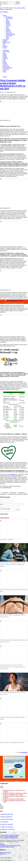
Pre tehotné (14, 836)
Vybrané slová (4, 821)
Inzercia (9, 852)
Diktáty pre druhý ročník (7, 814)
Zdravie (8, 21)
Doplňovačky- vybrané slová (8, 829)
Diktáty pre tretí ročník (6, 816)
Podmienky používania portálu (7, 846)
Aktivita (5, 76)
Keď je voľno (9, 33)
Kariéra (7, 29)
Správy (7, 38)
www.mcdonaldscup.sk (11, 474)
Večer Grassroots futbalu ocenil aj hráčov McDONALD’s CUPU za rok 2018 (12, 84)
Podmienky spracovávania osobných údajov (10, 845)
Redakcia (2, 852)
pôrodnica (5, 46)
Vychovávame (9, 18)
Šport (7, 27)
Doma (7, 26)
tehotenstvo (5, 39)
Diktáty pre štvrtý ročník (7, 819)
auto (4, 45)
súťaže (4, 47)
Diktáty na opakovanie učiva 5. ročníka (13, 794)
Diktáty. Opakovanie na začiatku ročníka (14, 799)
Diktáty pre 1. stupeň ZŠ (7, 824)
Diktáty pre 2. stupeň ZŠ (7, 826)
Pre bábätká (15, 837)
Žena (7, 19)
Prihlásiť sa (2, 844)
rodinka (5, 15)
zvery (4, 43)
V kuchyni (8, 25)
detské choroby (6, 42)
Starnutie (8, 30)
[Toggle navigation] (0, 11)
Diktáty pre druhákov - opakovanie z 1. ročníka (15, 793)
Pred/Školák (9, 17)
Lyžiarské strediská (10, 34)
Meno (2, 504)
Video (7, 37)
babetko (5, 41)
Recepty (8, 22)
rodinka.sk (5, 11)
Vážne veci (8, 31)
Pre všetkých (16, 835)
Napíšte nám (3, 854)
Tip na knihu (9, 35)
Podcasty (8, 23)
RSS (6, 852)
